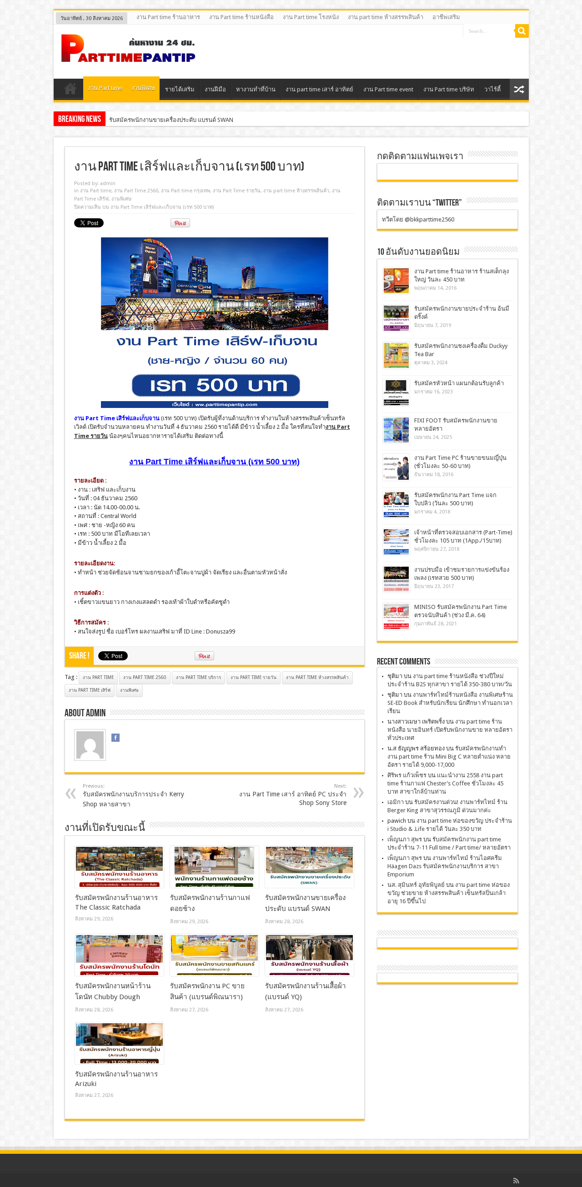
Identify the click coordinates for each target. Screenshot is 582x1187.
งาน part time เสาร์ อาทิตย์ (319, 89)
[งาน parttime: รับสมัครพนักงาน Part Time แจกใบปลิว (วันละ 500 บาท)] (396, 504)
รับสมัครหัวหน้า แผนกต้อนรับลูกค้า (459, 383)
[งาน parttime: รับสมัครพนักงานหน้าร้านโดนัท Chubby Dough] (119, 955)
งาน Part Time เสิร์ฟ (89, 690)
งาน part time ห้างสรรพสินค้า (385, 17)
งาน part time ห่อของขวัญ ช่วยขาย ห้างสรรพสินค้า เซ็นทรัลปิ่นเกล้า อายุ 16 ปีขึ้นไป (448, 893)
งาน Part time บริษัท (448, 89)
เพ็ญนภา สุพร (404, 839)
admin (107, 183)
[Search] (522, 31)
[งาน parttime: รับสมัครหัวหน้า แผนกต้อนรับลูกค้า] (396, 392)
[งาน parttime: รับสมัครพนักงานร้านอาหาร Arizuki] (119, 1043)
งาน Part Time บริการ (198, 677)
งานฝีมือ (215, 89)
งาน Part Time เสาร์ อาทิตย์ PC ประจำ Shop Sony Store (292, 794)
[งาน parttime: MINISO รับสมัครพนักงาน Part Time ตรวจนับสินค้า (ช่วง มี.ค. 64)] (396, 616)
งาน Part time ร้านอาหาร (168, 17)
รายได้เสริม (180, 89)
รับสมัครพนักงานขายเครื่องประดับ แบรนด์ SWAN (171, 119)
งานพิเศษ (143, 88)
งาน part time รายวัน (253, 677)
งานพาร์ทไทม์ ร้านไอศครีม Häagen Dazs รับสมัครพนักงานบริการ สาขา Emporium (444, 866)
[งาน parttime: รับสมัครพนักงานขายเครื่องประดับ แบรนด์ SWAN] (309, 867)
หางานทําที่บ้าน (256, 89)
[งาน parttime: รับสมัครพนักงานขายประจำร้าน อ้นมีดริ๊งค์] (396, 318)
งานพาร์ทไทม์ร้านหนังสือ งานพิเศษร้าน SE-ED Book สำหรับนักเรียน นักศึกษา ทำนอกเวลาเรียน (450, 702)
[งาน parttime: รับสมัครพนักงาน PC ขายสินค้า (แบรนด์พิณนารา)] (214, 955)
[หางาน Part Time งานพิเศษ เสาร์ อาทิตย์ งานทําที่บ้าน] (128, 56)
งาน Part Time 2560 (136, 191)
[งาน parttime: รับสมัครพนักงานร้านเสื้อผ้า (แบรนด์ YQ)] (309, 955)
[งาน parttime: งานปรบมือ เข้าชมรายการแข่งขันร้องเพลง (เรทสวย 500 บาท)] (396, 579)
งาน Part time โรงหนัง (311, 17)
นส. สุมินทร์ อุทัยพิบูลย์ (416, 884)
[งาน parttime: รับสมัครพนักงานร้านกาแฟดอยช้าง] (214, 867)
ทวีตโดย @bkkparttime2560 (418, 219)
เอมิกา (395, 802)
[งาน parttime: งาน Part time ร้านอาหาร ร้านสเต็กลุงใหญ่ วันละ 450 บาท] (396, 280)
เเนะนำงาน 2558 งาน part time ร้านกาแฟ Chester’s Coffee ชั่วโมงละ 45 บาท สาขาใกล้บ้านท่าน (445, 783)
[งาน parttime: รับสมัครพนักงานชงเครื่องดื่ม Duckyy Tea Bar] (396, 355)
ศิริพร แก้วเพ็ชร (406, 775)
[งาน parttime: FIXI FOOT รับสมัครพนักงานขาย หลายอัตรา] (396, 430)
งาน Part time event (388, 89)
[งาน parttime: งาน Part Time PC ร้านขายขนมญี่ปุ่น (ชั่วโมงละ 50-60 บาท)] (396, 467)
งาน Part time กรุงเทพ (185, 191)
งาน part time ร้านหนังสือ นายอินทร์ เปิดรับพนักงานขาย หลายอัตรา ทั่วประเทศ (449, 729)
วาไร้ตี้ (492, 89)
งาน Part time (105, 88)
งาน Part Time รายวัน (237, 191)
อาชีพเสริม (446, 17)
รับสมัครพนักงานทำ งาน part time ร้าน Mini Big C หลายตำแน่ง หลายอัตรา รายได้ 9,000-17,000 (449, 756)
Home (70, 90)
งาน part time (98, 677)
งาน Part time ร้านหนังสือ (241, 17)
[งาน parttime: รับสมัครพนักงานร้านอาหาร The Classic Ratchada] (119, 867)
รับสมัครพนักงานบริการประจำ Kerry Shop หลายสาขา (133, 795)
